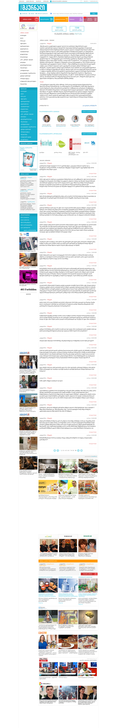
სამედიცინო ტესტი (26, 137)
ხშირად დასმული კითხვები (59, 1)
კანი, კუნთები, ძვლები (26, 59)
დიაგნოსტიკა (24, 139)
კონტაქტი (46, 1)
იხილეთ (93, 173)
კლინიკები (24, 13)
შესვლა (86, 1)
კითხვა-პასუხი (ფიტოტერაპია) (48, 561)
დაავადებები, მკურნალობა (28, 73)
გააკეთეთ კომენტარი (90, 105)
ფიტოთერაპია (24, 49)
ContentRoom (91, 456)
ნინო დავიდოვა (25, 217)
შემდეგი (78, 450)
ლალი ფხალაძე (25, 220)
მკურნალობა (31, 202)
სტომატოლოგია (24, 46)
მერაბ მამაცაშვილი (26, 222)
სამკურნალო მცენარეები (46, 564)
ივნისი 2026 (33, 170)
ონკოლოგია (23, 68)
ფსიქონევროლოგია (26, 65)
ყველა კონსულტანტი (30, 230)
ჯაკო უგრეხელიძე (25, 227)
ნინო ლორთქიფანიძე (26, 225)
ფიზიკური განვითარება (26, 190)
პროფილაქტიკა (24, 78)
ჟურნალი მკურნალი (42, 13)
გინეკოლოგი (75, 126)
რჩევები (49, 43)
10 (75, 450)
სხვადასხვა (23, 84)
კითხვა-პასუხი (24, 174)
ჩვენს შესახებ (30, 1)
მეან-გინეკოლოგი (46, 126)
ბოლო (81, 450)
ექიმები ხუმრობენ (25, 76)
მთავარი (21, 1)
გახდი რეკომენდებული (89, 111)
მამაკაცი (22, 41)
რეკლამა (38, 1)
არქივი (22, 170)
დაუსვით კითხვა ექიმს (68, 34)
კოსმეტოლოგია (24, 70)
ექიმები (32, 13)
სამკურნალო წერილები (86, 564)
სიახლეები (23, 35)
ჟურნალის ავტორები (26, 143)
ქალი (21, 38)
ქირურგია (23, 62)
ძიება (93, 13)
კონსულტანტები (25, 215)
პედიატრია (23, 43)
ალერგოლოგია (24, 51)
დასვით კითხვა (87, 574)
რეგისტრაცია (94, 1)
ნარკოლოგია (24, 57)
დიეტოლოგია (24, 54)
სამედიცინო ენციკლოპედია (28, 81)
